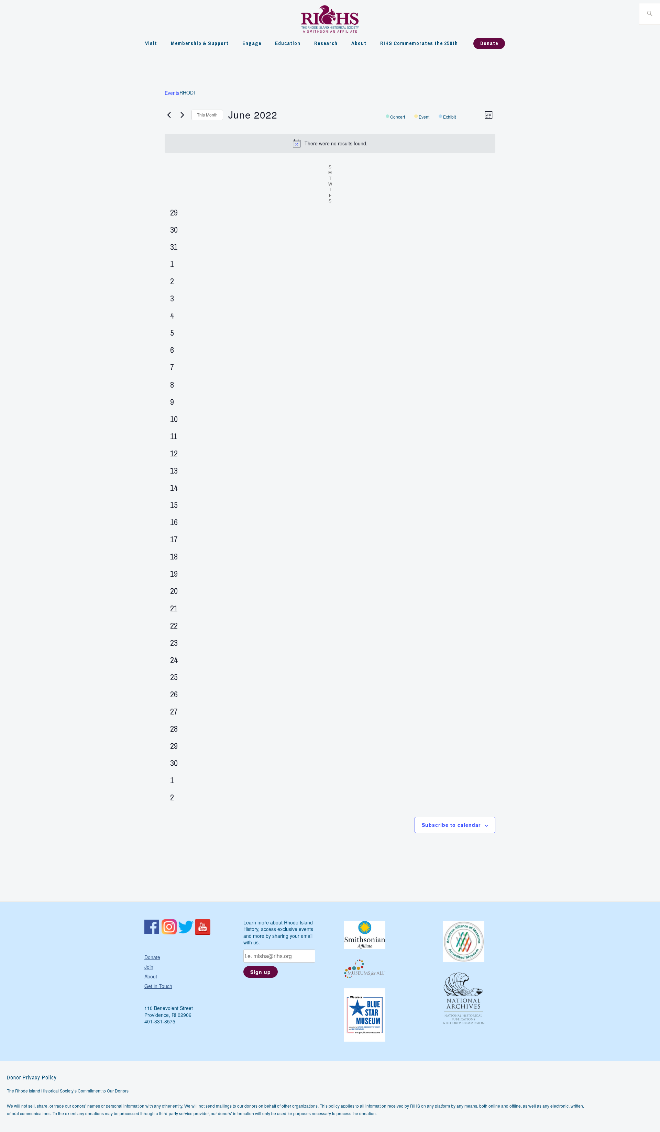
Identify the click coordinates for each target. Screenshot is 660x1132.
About (358, 43)
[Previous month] (169, 115)
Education (287, 43)
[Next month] (182, 115)
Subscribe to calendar (451, 824)
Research (326, 43)
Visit (151, 43)
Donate (489, 43)
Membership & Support (200, 43)
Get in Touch (158, 986)
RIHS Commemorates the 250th (419, 43)
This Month (207, 115)
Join (148, 966)
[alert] (330, 143)
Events (172, 93)
